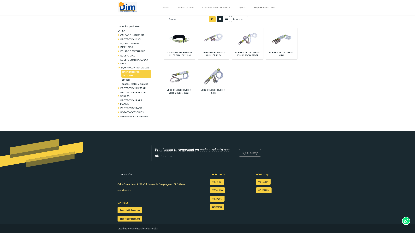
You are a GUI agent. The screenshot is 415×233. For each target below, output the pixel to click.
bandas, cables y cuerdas (135, 84)
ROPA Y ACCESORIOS (132, 112)
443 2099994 (263, 190)
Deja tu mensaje (250, 153)
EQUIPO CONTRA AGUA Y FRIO (134, 61)
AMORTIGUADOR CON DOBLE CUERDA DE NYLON (213, 54)
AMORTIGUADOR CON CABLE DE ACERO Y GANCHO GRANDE (179, 91)
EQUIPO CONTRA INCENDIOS (130, 45)
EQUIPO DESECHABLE (132, 51)
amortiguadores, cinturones (131, 73)
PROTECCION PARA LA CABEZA (133, 94)
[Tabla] (220, 19)
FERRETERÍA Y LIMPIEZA (134, 116)
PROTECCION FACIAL (132, 108)
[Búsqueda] (212, 19)
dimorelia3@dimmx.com (130, 210)
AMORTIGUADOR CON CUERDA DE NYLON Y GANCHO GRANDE (248, 54)
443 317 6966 (217, 207)
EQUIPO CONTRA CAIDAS (135, 67)
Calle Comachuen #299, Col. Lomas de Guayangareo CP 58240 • (151, 184)
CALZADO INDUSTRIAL (133, 35)
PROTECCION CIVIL (131, 39)
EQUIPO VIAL (127, 55)
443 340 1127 (217, 181)
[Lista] (226, 19)
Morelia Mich (124, 190)
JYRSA (121, 30)
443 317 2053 (217, 198)
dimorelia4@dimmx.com (130, 218)
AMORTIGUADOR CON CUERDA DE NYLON (282, 54)
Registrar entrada (264, 7)
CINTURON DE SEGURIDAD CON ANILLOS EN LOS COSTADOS (179, 54)
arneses (126, 79)
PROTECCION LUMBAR (133, 88)
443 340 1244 (217, 190)
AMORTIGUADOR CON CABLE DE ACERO (213, 91)
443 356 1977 (263, 181)
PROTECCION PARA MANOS (131, 102)
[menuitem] (166, 7)
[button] (239, 19)
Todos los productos (129, 26)
